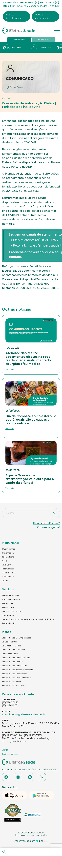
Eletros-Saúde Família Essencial (17, 677)
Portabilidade (8, 623)
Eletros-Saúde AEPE (11, 681)
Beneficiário (19, 39)
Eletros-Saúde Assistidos (13, 685)
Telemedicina (8, 557)
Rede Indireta (8, 607)
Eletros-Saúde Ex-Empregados (16, 637)
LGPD (5, 580)
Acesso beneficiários (13, 16)
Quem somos (8, 549)
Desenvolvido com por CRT (31, 840)
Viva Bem (6, 564)
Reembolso (7, 603)
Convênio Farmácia (11, 611)
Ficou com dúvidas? (46, 523)
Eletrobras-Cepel (10, 653)
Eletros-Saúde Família (12, 661)
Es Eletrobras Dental (11, 645)
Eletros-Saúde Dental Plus (14, 665)
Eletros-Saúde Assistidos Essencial (17, 669)
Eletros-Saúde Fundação (13, 649)
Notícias (5, 560)
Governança (8, 553)
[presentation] (3, 47)
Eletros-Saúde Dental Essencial (16, 657)
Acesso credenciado (42, 16)
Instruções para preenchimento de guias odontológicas (28, 619)
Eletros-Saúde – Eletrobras (14, 673)
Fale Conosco (8, 568)
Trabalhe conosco (10, 754)
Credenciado (42, 39)
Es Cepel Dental (9, 641)
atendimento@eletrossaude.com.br (24, 714)
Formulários (8, 615)
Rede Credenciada (10, 595)
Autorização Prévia (11, 599)
